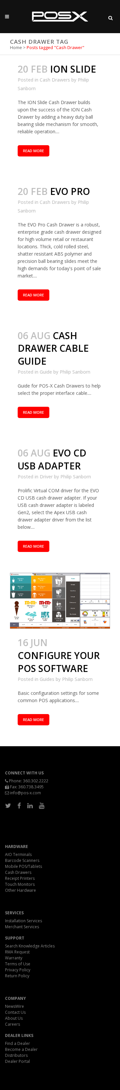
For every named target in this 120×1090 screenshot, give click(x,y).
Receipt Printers (20, 878)
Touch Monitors (20, 884)
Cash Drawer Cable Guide (53, 348)
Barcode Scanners (22, 860)
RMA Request (17, 952)
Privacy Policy (17, 970)
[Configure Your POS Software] (60, 601)
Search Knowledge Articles (30, 946)
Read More (33, 150)
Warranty (13, 958)
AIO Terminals (18, 854)
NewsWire (14, 1006)
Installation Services (23, 921)
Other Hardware (20, 890)
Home (16, 47)
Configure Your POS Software (59, 662)
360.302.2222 (35, 781)
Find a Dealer (17, 1043)
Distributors (16, 1055)
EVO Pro (70, 191)
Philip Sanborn (75, 372)
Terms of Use (17, 964)
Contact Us (15, 1012)
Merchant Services (22, 927)
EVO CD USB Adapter (52, 459)
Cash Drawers (55, 80)
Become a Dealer (21, 1049)
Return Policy (17, 976)
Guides (47, 679)
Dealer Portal (17, 1061)
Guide (46, 372)
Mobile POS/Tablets (23, 866)
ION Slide (73, 69)
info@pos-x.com (25, 793)
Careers (12, 1024)
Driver (46, 476)
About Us (14, 1018)
